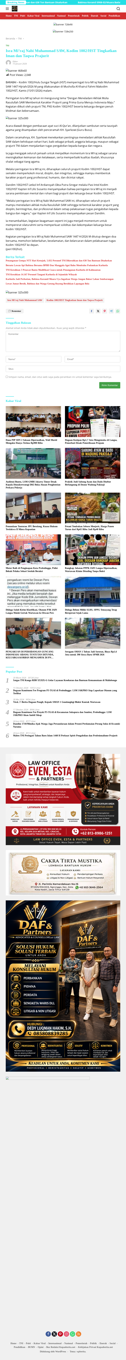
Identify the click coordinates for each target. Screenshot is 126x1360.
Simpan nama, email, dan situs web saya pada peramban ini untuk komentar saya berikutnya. (60, 376)
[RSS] (78, 1334)
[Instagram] (66, 1334)
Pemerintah (81, 1343)
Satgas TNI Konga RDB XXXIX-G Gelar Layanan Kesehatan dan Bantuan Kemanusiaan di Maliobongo (65, 680)
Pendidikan (19, 1347)
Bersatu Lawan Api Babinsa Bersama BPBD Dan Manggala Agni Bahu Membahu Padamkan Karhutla (57, 265)
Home (13, 1343)
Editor (15, 61)
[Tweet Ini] (98, 311)
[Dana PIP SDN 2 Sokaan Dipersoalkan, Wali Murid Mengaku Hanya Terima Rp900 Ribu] (33, 421)
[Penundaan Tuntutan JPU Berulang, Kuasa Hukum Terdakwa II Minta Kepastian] (33, 508)
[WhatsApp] (72, 1334)
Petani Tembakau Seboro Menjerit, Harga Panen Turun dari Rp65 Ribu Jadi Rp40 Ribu (89, 528)
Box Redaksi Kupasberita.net (60, 1347)
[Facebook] (48, 1334)
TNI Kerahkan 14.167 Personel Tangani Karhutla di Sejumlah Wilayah (41, 274)
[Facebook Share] (91, 311)
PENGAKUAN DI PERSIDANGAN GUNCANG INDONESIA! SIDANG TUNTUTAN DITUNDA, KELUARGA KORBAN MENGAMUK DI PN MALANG (30, 654)
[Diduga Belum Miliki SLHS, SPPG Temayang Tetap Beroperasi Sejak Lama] (92, 591)
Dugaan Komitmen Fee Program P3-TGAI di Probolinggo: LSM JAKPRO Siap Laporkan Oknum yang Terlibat (65, 692)
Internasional (55, 1343)
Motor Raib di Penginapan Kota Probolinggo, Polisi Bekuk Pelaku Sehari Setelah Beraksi (32, 569)
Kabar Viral (40, 1343)
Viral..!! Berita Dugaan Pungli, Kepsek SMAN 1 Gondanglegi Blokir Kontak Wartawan (56, 702)
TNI (7, 45)
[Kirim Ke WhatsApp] (117, 311)
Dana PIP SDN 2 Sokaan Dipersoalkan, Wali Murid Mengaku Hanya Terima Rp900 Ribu (31, 441)
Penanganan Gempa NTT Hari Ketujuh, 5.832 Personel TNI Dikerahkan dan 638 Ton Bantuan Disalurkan (59, 260)
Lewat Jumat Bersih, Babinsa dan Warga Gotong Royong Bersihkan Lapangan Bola (47, 283)
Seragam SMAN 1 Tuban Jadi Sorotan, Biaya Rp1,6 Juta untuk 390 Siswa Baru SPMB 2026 (91, 653)
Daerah (103, 1343)
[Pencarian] (118, 8)
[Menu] (8, 8)
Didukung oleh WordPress (53, 1351)
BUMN (31, 1347)
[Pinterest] (60, 1334)
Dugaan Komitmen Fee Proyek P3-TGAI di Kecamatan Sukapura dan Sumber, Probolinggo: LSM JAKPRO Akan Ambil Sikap (62, 713)
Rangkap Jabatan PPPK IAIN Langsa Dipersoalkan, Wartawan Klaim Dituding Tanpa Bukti (91, 569)
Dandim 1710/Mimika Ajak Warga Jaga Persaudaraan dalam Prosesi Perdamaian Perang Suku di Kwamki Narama (66, 725)
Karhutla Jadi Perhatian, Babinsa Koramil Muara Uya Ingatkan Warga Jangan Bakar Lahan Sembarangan (60, 279)
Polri (28, 1343)
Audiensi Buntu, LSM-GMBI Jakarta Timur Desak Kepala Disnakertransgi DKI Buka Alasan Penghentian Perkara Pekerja (33, 485)
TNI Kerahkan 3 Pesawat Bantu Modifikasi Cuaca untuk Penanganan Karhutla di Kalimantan (53, 270)
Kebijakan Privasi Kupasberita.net (95, 1347)
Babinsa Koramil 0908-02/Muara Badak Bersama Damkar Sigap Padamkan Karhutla (78, 2)
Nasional (68, 1343)
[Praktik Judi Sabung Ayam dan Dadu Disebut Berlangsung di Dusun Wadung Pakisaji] (92, 463)
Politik (93, 1343)
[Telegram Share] (111, 311)
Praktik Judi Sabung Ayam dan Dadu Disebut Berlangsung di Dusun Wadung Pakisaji (88, 483)
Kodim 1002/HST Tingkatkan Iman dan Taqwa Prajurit (75, 300)
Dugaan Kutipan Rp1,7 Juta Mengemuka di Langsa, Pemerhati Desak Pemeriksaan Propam (91, 441)
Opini (40, 1347)
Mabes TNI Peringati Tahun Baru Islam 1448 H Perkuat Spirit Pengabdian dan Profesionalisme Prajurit (65, 735)
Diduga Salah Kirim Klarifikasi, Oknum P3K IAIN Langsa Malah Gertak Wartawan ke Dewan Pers (31, 611)
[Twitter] (54, 1334)
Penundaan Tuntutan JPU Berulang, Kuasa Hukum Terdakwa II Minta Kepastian (32, 528)
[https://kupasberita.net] (14, 8)
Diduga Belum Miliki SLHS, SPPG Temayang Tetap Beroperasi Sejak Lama (91, 611)
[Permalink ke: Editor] (8, 62)
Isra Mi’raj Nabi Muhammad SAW (24, 300)
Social (113, 1343)
